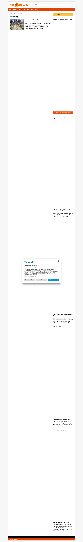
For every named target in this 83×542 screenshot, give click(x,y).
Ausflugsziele (26, 9)
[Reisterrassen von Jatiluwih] (63, 475)
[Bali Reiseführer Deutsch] (63, 109)
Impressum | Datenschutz (14, 539)
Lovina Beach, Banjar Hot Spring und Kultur (37, 19)
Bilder (39, 9)
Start (10, 9)
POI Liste (20, 9)
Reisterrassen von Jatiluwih (61, 522)
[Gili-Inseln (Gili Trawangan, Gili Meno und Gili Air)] (63, 162)
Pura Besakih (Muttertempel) (61, 419)
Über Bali (15, 9)
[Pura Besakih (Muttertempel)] (63, 372)
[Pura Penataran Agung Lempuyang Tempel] (63, 267)
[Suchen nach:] (52, 5)
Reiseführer (34, 9)
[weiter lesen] (41, 28)
